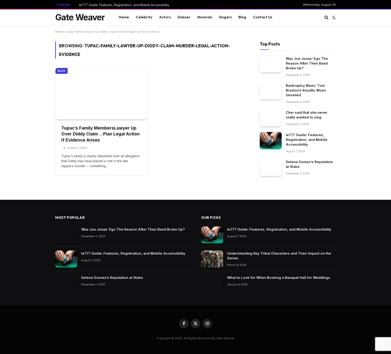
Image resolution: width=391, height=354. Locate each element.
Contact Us (262, 17)
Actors (165, 17)
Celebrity (144, 17)
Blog (242, 17)
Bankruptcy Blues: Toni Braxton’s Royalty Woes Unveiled (306, 90)
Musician (204, 17)
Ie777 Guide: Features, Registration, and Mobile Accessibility (124, 5)
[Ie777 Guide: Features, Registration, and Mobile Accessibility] (271, 140)
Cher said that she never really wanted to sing (306, 114)
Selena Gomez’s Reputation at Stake (309, 164)
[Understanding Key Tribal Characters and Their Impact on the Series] (212, 258)
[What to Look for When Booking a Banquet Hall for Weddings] (212, 283)
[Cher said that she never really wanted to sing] (271, 117)
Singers (225, 17)
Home (124, 17)
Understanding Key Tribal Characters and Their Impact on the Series (279, 255)
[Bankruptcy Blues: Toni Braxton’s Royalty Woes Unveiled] (271, 90)
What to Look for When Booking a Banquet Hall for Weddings (278, 277)
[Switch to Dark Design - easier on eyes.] (333, 17)
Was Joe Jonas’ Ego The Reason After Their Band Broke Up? (307, 63)
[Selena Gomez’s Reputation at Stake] (271, 167)
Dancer (184, 17)
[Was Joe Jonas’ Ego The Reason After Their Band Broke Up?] (271, 63)
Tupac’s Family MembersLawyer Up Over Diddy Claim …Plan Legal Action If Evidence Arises (100, 134)
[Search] (326, 17)
